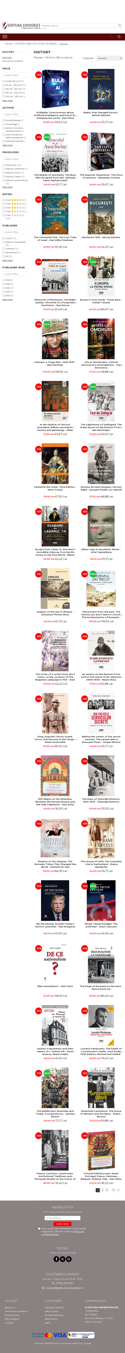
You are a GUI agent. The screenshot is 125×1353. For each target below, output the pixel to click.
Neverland (10, 252)
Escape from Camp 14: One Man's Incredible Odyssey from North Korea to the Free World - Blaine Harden (55, 552)
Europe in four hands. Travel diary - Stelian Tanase (101, 301)
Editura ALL (11, 165)
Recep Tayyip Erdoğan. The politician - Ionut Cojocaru (101, 925)
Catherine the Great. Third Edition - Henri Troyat (55, 488)
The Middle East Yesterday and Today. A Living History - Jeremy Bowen (55, 1114)
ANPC (48, 1322)
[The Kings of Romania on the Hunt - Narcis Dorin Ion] (101, 963)
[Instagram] (69, 1259)
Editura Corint (12, 172)
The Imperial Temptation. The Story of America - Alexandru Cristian (101, 176)
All (6, 256)
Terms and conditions (16, 1311)
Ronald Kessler (13, 120)
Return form (51, 1319)
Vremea (9, 248)
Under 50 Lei (12, 81)
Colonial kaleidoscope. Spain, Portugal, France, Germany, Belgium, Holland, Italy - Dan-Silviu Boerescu (101, 1176)
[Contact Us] (111, 36)
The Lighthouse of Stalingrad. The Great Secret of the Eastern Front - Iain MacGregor (101, 427)
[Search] (120, 25)
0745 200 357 (64, 1283)
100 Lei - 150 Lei (13, 88)
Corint (8, 238)
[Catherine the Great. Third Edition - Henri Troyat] (55, 463)
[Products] (5, 37)
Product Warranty (54, 1315)
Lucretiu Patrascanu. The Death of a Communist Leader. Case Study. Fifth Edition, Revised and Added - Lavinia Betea (101, 1051)
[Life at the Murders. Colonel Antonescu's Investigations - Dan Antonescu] (101, 339)
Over (8, 200)
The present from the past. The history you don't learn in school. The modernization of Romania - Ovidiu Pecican (101, 614)
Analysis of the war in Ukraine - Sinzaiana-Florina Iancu (55, 613)
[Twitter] (62, 1259)
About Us (9, 1307)
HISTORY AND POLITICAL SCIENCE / (37, 43)
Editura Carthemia (14, 168)
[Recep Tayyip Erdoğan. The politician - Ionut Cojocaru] (101, 900)
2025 (7, 284)
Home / (9, 43)
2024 (7, 288)
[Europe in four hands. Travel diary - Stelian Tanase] (101, 276)
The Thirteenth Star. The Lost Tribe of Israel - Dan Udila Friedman (55, 238)
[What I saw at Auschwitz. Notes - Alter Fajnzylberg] (101, 526)
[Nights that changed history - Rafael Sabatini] (101, 89)
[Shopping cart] (119, 36)
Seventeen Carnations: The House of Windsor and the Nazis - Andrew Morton (101, 1114)
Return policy (52, 1311)
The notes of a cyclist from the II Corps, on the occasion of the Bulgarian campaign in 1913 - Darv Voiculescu (55, 677)
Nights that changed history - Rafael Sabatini (101, 114)
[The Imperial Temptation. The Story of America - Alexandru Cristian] (101, 151)
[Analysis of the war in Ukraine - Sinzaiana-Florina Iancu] (55, 588)
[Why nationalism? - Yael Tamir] (55, 963)
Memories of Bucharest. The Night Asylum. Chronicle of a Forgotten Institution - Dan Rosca (55, 302)
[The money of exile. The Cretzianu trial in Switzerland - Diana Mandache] (101, 838)
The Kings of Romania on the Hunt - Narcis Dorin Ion (101, 987)
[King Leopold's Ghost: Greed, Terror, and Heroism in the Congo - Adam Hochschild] (55, 713)
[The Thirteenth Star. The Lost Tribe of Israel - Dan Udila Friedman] (55, 214)
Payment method (54, 1307)
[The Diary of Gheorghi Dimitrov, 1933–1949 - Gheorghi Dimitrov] (101, 775)
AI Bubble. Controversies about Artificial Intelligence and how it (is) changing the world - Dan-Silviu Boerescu (55, 115)
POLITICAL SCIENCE (12, 61)
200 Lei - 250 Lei (13, 96)
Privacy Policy (12, 1315)
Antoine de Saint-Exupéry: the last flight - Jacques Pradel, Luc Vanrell (101, 488)
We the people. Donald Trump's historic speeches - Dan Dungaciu (55, 925)
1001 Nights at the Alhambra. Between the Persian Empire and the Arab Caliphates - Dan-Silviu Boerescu (55, 802)
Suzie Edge (11, 124)
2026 (7, 280)
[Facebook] (56, 1259)
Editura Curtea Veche (16, 180)
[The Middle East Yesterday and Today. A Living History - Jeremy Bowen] (55, 1087)
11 (113, 1190)
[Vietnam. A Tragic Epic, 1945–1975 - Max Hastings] (55, 339)
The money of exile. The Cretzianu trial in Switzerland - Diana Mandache (101, 864)
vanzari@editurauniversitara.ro (64, 1287)
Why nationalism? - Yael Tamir (55, 986)
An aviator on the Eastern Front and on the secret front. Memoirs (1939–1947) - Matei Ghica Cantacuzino (101, 677)
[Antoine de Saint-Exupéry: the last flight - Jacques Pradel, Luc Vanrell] (101, 463)
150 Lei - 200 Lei (13, 92)
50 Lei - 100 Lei (13, 85)
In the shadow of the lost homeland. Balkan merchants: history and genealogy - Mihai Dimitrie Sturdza (55, 427)
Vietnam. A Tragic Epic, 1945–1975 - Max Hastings (55, 363)
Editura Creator (13, 176)
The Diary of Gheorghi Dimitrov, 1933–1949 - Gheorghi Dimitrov (101, 800)
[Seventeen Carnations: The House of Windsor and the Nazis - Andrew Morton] (101, 1087)
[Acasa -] (18, 25)
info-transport (12, 1319)
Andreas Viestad (14, 141)
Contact (9, 1322)
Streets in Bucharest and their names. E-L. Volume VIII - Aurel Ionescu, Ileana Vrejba (55, 1051)
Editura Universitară (15, 242)
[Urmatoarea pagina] (118, 1190)
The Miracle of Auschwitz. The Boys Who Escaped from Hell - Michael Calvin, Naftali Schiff (55, 178)
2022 (7, 295)
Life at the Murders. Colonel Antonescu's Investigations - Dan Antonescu (101, 365)
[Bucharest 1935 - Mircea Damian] (101, 214)
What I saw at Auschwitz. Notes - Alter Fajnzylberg (101, 550)
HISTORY (7, 57)
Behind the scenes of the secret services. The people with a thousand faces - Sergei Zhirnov (101, 739)
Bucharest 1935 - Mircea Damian (101, 237)
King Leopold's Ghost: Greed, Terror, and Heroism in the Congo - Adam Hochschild (55, 739)
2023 (7, 291)
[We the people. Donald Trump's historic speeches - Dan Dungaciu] (55, 900)
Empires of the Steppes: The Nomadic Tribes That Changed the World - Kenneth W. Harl (55, 864)
